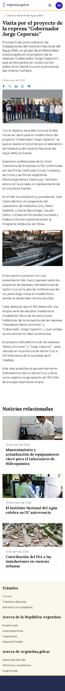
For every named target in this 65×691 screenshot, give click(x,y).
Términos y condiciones (16, 665)
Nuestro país (10, 625)
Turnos (6, 596)
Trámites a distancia (14, 601)
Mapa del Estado (12, 641)
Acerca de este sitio (14, 659)
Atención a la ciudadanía (17, 607)
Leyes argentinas (12, 630)
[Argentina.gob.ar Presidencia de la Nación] (15, 5)
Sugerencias (10, 670)
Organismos (9, 636)
